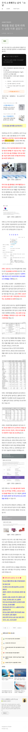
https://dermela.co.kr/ (9, 103)
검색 (22, 3)
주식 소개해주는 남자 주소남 (14, 3)
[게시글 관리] (9, 628)
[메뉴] (25, 3)
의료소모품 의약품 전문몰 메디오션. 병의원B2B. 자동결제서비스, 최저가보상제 (9, 119)
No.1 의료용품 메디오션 (9, 116)
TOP (25, 727)
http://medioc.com (8, 114)
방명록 (8, 9)
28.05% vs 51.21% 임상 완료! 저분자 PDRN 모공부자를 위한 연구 (9, 108)
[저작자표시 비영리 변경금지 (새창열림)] (19, 628)
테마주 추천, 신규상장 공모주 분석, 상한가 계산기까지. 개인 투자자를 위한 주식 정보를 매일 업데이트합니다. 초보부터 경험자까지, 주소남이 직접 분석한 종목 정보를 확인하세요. (11, 707)
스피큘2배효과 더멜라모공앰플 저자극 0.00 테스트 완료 (9, 105)
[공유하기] (7, 628)
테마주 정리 (16, 9)
